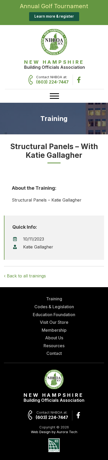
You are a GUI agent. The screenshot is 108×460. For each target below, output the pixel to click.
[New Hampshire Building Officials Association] (54, 53)
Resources (54, 345)
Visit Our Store (54, 322)
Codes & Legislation (54, 306)
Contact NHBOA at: (52, 80)
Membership (54, 330)
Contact (54, 353)
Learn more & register (54, 16)
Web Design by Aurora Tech (54, 432)
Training (54, 298)
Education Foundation (54, 314)
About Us (54, 337)
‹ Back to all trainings (25, 275)
